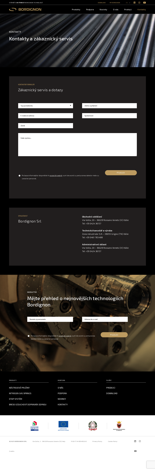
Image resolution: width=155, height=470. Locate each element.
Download (102, 2)
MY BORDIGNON (115, 2)
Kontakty (142, 9)
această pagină (56, 175)
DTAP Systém (15, 399)
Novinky (103, 9)
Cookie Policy (112, 441)
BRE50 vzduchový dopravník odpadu (27, 404)
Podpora (90, 9)
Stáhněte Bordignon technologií (26, 2)
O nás (115, 9)
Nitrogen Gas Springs (20, 393)
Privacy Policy (97, 441)
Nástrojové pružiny (19, 387)
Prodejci (128, 9)
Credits (11, 451)
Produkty (76, 9)
